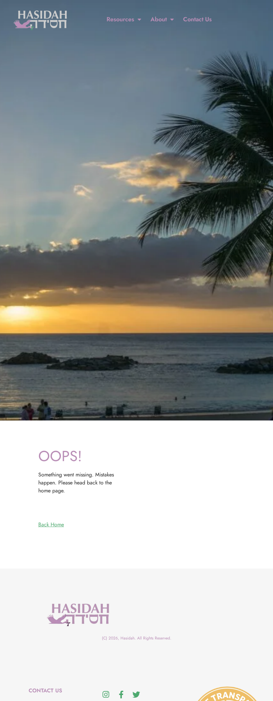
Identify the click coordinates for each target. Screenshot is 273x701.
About (158, 19)
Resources (120, 19)
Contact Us (197, 19)
